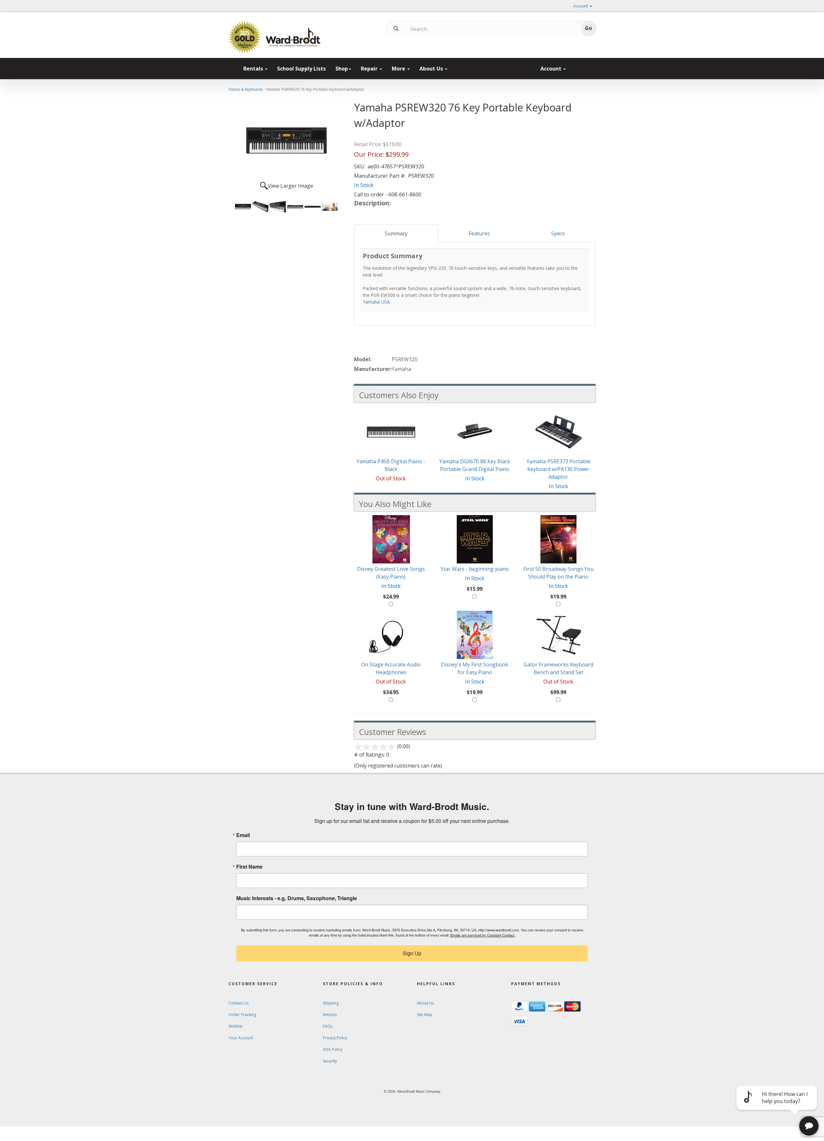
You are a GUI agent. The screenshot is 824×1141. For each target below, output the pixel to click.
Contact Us (238, 1003)
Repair (370, 68)
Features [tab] (479, 233)
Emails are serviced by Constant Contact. (482, 935)
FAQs (327, 1026)
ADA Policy (332, 1049)
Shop (341, 68)
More (399, 68)
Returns (330, 1014)
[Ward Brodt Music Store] (293, 37)
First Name (249, 866)
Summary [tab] (396, 233)
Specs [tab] (558, 233)
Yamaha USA (376, 302)
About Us (431, 68)
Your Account (241, 1038)
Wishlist (235, 1026)
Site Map (424, 1014)
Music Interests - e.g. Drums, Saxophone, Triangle (296, 898)
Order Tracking (242, 1014)
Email (243, 835)
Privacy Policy (335, 1038)
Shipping (331, 1003)
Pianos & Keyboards (246, 89)
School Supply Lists (301, 68)
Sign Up (412, 953)
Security (330, 1061)
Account (581, 6)
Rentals (253, 68)
